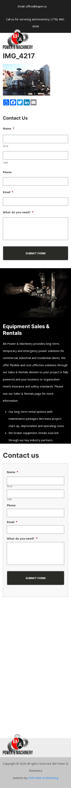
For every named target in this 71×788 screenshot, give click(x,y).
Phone (7, 172)
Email (8, 192)
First (5, 146)
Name (8, 128)
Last (5, 162)
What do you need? (18, 212)
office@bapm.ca (36, 6)
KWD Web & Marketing (43, 778)
